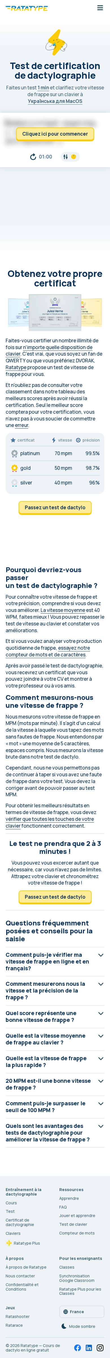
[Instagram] (100, 1348)
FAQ (63, 1207)
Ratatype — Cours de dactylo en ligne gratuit (33, 1348)
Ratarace (14, 1325)
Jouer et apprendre (77, 1215)
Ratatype (16, 367)
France (77, 1311)
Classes (66, 1267)
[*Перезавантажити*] (33, 156)
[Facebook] (77, 1348)
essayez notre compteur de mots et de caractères (48, 651)
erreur (21, 425)
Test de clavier (73, 1224)
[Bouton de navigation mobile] (100, 8)
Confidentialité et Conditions (22, 1287)
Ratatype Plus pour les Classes (80, 1291)
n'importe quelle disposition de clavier (49, 350)
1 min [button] (43, 87)
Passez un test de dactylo (55, 507)
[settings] (70, 157)
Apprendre (69, 1198)
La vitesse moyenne (63, 610)
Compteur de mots (77, 1233)
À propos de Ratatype (26, 1267)
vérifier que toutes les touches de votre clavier (50, 822)
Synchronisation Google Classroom (76, 1278)
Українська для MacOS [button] (55, 101)
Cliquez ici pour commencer (55, 134)
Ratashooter (18, 1316)
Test (10, 1211)
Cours (11, 1202)
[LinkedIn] (89, 1348)
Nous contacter (20, 1275)
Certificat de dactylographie (20, 1222)
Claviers (13, 1233)
